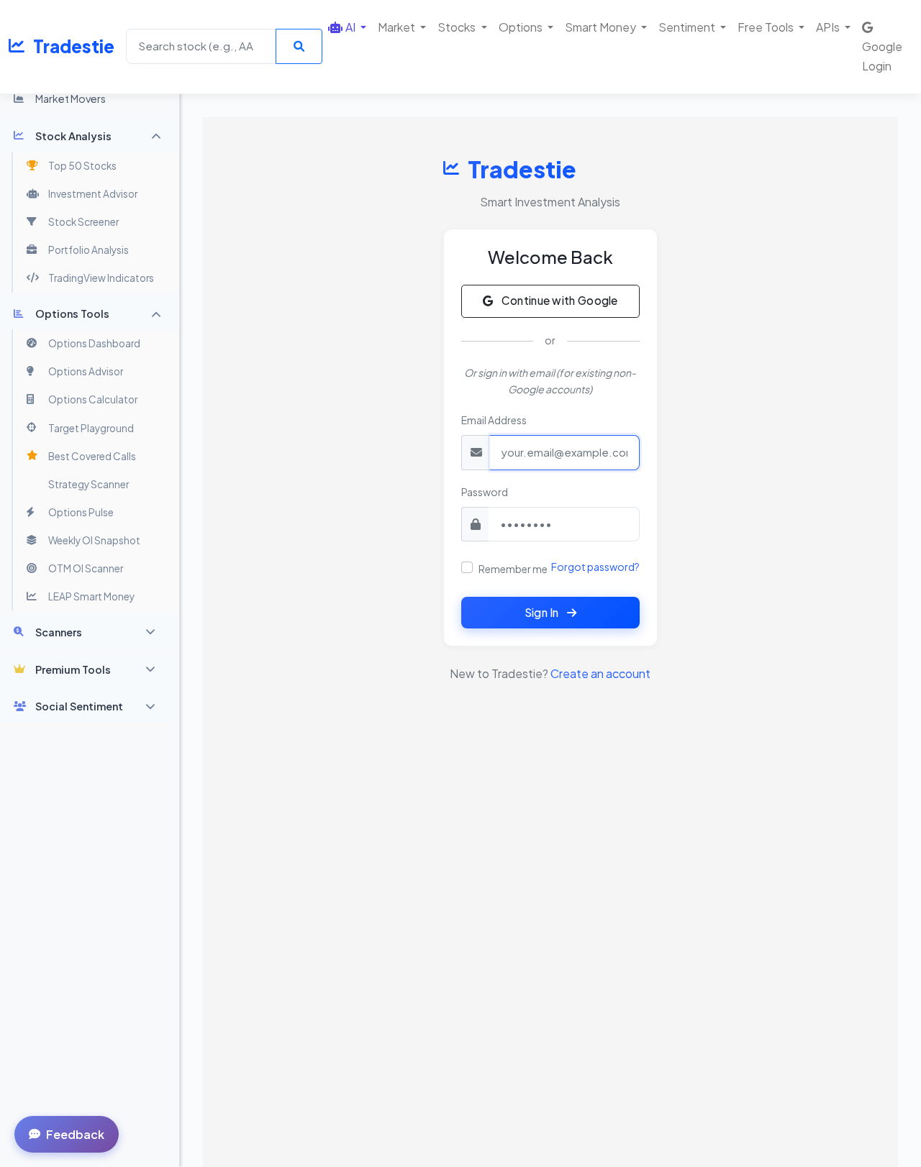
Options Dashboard (94, 343)
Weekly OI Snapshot (94, 540)
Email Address (494, 419)
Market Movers (70, 98)
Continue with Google (558, 300)
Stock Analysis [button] (73, 135)
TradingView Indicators (101, 278)
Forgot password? (595, 566)
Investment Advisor (92, 194)
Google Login (882, 56)
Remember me (513, 568)
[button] (347, 27)
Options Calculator (92, 399)
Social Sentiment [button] (79, 706)
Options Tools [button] (72, 313)
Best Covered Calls (92, 456)
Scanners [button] (58, 632)
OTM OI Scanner (85, 568)
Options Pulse (81, 512)
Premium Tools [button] (73, 669)
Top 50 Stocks (82, 166)
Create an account (600, 673)
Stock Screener (83, 222)
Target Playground (91, 428)
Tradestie (73, 46)
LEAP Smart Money (91, 596)
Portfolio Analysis (88, 250)
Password (484, 491)
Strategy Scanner (88, 484)
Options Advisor (85, 371)
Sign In (543, 612)
